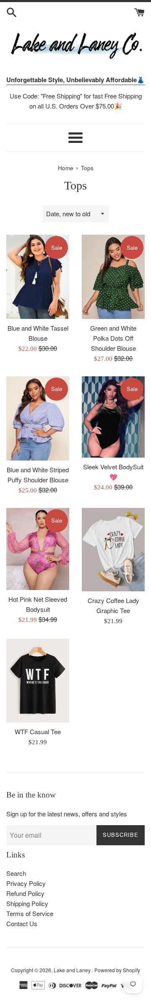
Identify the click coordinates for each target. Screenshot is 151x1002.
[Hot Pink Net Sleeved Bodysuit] (37, 549)
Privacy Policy (26, 883)
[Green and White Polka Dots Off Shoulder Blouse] (113, 277)
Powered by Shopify (117, 970)
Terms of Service (29, 913)
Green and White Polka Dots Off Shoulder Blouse (113, 338)
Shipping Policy (27, 903)
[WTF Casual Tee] (37, 680)
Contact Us (21, 923)
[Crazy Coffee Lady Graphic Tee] (113, 550)
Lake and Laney (73, 970)
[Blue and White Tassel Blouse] (37, 277)
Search (16, 873)
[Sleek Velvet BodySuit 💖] (113, 417)
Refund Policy (25, 893)
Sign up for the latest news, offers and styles (66, 813)
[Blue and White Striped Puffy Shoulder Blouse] (37, 418)
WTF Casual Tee (38, 731)
